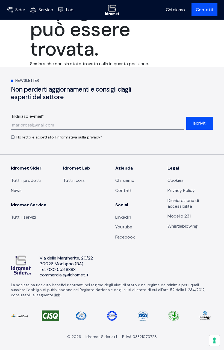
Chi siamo (175, 10)
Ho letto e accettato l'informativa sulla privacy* (59, 137)
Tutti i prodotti (26, 180)
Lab (69, 10)
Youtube (123, 227)
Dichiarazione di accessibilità (183, 203)
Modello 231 (179, 216)
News (16, 190)
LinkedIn (123, 217)
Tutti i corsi (74, 180)
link (57, 294)
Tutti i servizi (23, 217)
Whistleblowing (182, 226)
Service (46, 10)
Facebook (125, 237)
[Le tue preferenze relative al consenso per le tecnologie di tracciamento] (214, 340)
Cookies (175, 180)
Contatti (204, 10)
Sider (20, 10)
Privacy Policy (181, 190)
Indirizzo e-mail (28, 116)
